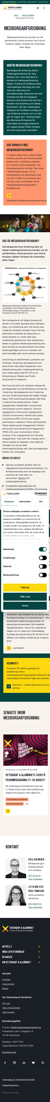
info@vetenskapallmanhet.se (25, 1027)
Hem (16, 15)
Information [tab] (25, 501)
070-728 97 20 (34, 904)
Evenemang (8, 984)
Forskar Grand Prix (32, 2)
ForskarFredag (22, 2)
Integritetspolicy (10, 1085)
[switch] (43, 558)
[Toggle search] (44, 8)
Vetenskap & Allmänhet (9, 2)
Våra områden (28, 15)
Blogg (5, 988)
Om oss (6, 1003)
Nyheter (6, 979)
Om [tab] (41, 501)
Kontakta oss (9, 1052)
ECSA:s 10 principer (37, 489)
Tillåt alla (25, 587)
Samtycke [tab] (9, 501)
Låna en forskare (43, 2)
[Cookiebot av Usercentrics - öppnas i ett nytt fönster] (35, 494)
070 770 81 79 (34, 875)
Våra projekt (8, 1012)
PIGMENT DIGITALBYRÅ (10, 1093)
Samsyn (22, 478)
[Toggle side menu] (38, 8)
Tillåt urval (25, 596)
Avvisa (25, 605)
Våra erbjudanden (11, 1007)
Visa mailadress (35, 879)
